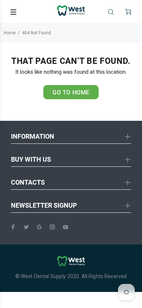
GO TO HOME (71, 92)
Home (10, 32)
